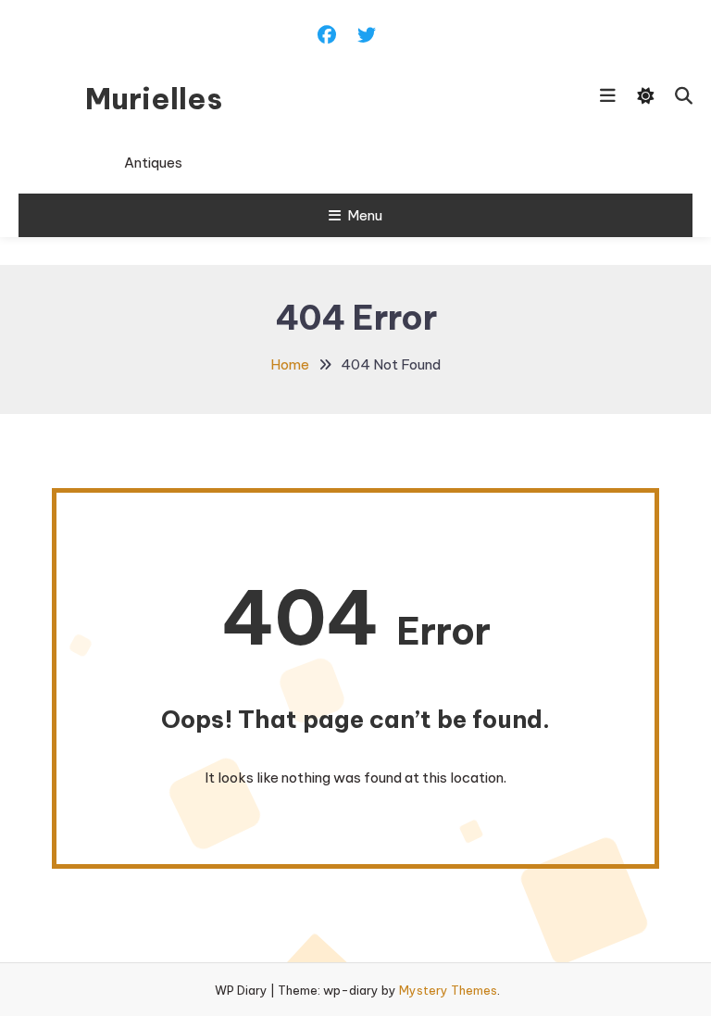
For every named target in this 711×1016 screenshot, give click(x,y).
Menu (364, 215)
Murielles (153, 98)
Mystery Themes (448, 990)
